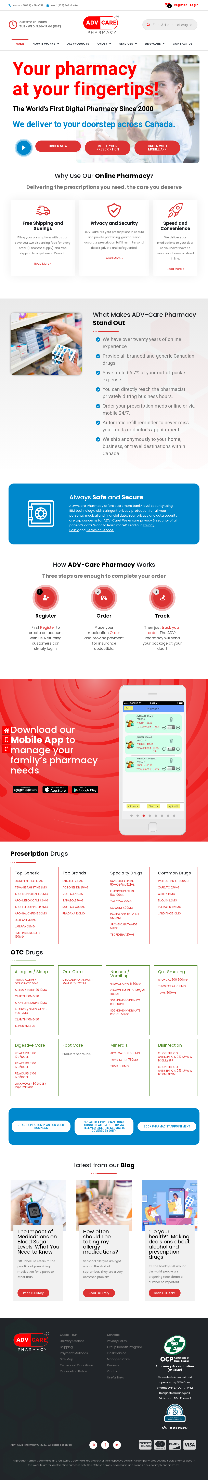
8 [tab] (174, 816)
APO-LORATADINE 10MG (31, 1003)
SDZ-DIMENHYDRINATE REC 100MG (125, 1002)
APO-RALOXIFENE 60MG (31, 913)
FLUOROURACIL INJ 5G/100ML (122, 893)
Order (115, 632)
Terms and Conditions (76, 1365)
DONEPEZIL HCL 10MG (29, 881)
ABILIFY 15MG (166, 894)
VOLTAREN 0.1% (73, 894)
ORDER (102, 44)
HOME (20, 44)
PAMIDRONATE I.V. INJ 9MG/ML (124, 916)
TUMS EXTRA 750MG (172, 986)
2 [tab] (138, 816)
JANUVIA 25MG (25, 926)
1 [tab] (132, 816)
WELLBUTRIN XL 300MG (173, 881)
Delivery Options (72, 1341)
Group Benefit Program (124, 1347)
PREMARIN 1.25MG (169, 907)
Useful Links (115, 1377)
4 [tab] (150, 816)
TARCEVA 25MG (121, 901)
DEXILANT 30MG (25, 920)
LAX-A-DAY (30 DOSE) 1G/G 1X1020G (30, 1085)
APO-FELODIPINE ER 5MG (31, 907)
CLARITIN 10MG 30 (27, 996)
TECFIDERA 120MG (122, 935)
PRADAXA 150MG (74, 913)
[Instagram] (93, 1445)
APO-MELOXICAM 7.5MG (31, 900)
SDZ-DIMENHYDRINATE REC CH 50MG (125, 1012)
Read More (42, 264)
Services (113, 1335)
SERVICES (126, 44)
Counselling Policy (73, 1371)
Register (180, 5)
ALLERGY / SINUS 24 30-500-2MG (31, 1011)
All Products (78, 44)
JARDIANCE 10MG (169, 913)
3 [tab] (144, 816)
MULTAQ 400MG (74, 907)
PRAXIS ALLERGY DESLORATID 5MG (27, 981)
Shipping (66, 1347)
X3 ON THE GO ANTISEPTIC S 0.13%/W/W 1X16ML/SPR (175, 1056)
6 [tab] (162, 816)
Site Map (66, 1359)
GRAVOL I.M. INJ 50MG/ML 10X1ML (127, 992)
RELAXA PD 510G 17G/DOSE (25, 1055)
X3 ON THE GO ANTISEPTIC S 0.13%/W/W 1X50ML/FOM (175, 1070)
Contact (113, 1371)
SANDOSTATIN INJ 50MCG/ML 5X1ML (122, 883)
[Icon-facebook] (105, 1445)
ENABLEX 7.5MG (73, 881)
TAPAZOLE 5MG (73, 900)
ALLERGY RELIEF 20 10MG (31, 990)
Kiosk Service (116, 1353)
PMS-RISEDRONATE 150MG (27, 935)
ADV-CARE (153, 44)
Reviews (113, 1365)
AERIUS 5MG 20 (25, 1026)
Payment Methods (74, 1353)
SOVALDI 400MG (121, 908)
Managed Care (118, 1359)
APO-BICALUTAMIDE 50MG (123, 926)
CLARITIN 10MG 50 (27, 1019)
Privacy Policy (117, 1341)
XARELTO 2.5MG (169, 887)
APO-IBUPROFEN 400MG (31, 894)
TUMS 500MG (167, 993)
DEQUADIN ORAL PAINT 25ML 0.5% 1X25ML (78, 981)
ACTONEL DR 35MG (76, 887)
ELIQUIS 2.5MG (167, 900)
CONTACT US (182, 44)
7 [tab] (168, 816)
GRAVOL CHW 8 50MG (125, 984)
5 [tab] (156, 816)
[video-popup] (24, 148)
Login (194, 5)
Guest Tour (68, 1335)
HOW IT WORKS (43, 44)
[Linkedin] (117, 1445)
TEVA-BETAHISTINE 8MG (31, 887)
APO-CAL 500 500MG (173, 980)
